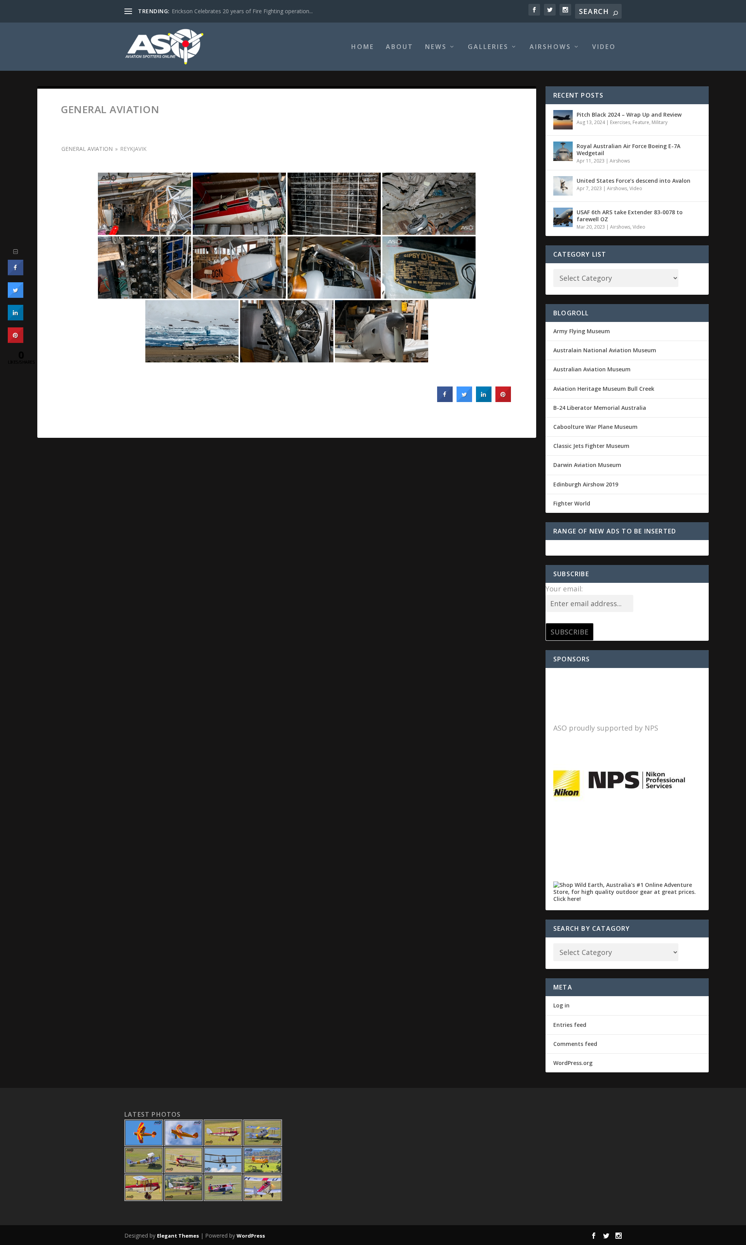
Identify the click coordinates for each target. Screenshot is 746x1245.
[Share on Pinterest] (503, 400)
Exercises (620, 122)
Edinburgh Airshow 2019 (585, 484)
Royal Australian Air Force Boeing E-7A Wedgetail (628, 149)
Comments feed (575, 1043)
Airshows (550, 47)
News (436, 47)
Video (604, 47)
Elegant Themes (178, 1235)
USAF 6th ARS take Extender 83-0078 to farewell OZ (630, 215)
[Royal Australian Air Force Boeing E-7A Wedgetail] (563, 151)
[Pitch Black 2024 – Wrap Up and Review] (563, 119)
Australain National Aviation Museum (604, 350)
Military (660, 122)
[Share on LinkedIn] (15, 318)
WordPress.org (573, 1063)
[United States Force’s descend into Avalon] (563, 186)
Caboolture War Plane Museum (595, 426)
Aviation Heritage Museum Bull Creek (603, 388)
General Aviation (87, 148)
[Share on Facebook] (445, 400)
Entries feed (569, 1024)
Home (362, 47)
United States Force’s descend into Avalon (633, 180)
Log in (561, 1005)
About (399, 47)
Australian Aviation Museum (592, 369)
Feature (641, 122)
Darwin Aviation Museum (587, 465)
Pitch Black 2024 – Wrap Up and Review (629, 114)
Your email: (564, 588)
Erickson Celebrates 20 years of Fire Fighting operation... (242, 11)
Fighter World (571, 503)
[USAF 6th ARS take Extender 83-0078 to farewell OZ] (563, 217)
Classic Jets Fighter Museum (591, 445)
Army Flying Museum (581, 331)
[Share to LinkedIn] (484, 400)
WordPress (251, 1235)
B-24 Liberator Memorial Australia (599, 407)
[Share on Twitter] (464, 400)
